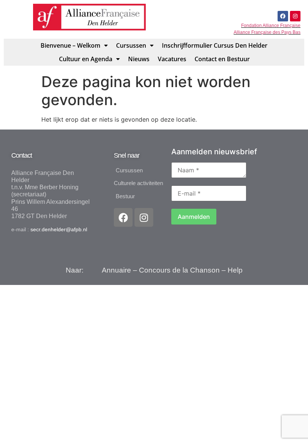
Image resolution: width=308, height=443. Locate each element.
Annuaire (116, 270)
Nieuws (138, 59)
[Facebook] (283, 16)
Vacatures (172, 59)
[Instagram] (295, 16)
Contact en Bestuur (222, 59)
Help (235, 270)
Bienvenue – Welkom (70, 45)
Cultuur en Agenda (85, 59)
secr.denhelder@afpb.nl (58, 229)
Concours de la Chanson (179, 270)
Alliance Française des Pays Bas (267, 32)
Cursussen (131, 45)
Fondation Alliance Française (270, 25)
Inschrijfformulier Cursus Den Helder (214, 45)
